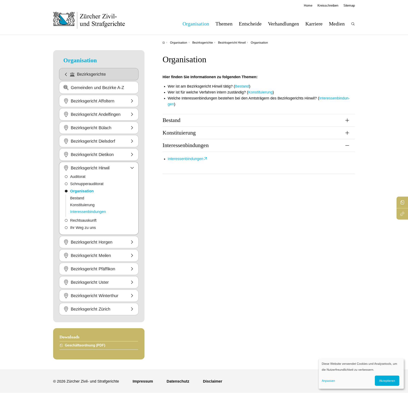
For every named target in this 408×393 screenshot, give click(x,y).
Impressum (143, 381)
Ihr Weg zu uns (83, 228)
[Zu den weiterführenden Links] (402, 214)
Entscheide (250, 24)
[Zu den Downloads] (402, 202)
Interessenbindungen (88, 212)
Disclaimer (212, 381)
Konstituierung (82, 205)
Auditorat (77, 177)
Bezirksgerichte (202, 42)
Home (308, 5)
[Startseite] (163, 42)
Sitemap (349, 5)
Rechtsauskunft (83, 220)
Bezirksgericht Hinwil (232, 42)
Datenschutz (178, 381)
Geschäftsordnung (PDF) (85, 345)
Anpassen (328, 380)
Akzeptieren (387, 380)
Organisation (196, 24)
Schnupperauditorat (86, 184)
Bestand (77, 198)
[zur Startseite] (93, 20)
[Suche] (353, 24)
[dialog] (361, 374)
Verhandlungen (283, 24)
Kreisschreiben (327, 5)
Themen (223, 24)
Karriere (314, 24)
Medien (337, 24)
